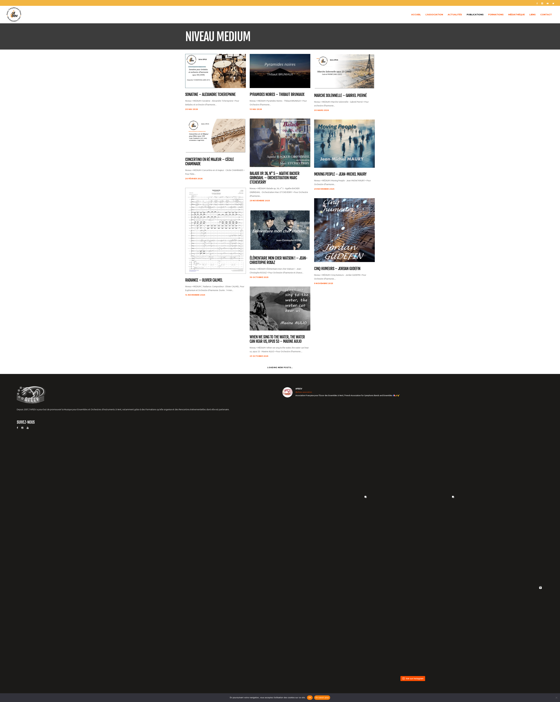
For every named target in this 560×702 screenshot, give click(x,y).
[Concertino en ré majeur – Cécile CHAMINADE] (215, 135)
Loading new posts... (280, 367)
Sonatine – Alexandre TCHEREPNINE (210, 94)
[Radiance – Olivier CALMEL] (215, 230)
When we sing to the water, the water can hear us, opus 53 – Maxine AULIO (277, 339)
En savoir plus (322, 697)
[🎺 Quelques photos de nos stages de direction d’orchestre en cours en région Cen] (325, 537)
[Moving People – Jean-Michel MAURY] (344, 143)
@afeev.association (303, 392)
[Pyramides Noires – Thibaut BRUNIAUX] (280, 70)
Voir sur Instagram (414, 678)
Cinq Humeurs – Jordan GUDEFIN (337, 269)
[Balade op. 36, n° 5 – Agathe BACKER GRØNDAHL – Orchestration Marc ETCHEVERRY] (280, 142)
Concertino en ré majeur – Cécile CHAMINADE (209, 161)
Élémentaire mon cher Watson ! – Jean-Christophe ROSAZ (278, 260)
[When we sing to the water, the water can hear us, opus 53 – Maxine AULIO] (280, 308)
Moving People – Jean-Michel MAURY (340, 174)
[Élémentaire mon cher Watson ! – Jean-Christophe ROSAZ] (280, 230)
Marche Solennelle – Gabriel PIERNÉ (340, 95)
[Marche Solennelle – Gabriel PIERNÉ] (344, 71)
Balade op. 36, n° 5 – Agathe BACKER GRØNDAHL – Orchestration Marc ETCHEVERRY (274, 177)
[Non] (556, 697)
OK (309, 697)
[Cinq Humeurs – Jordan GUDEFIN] (344, 230)
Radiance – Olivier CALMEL (204, 280)
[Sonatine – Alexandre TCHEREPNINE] (215, 70)
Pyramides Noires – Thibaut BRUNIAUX (277, 94)
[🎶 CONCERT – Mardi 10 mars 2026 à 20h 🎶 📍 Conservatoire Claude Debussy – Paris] (413, 628)
